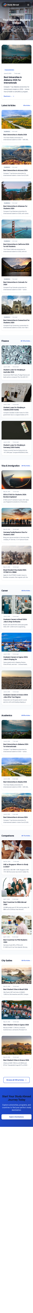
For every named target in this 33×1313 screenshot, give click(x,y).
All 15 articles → (27, 836)
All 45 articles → (27, 960)
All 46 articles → (27, 466)
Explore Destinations (16, 1117)
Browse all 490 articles (15, 1080)
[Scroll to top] (28, 1308)
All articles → (27, 105)
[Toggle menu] (28, 5)
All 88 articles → (26, 715)
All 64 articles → (27, 590)
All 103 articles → (26, 341)
